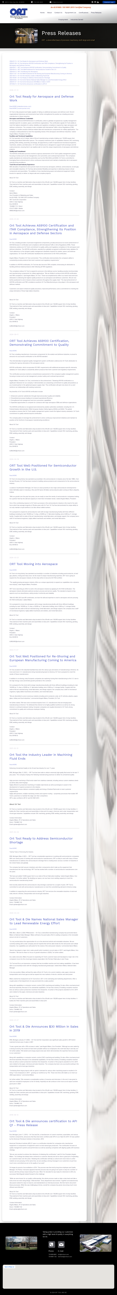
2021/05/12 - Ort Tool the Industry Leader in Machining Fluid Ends (29, 76)
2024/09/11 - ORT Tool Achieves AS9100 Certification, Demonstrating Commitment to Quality (38, 67)
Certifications (83, 13)
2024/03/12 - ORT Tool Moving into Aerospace (24, 71)
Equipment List (70, 13)
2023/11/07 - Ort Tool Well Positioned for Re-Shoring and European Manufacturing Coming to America (41, 73)
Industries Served (77, 19)
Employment (63, 19)
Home (42, 13)
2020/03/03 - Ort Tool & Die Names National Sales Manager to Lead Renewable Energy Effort (38, 80)
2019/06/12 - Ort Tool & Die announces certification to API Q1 (28, 84)
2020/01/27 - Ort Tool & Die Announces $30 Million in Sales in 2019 (30, 82)
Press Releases (96, 13)
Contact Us (58, 13)
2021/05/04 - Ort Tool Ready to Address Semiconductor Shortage (30, 78)
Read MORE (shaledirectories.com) (20, 106)
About (49, 13)
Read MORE (13, 239)
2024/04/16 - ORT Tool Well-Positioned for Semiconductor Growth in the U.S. (33, 69)
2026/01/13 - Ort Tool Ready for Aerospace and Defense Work (29, 61)
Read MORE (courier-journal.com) (20, 108)
